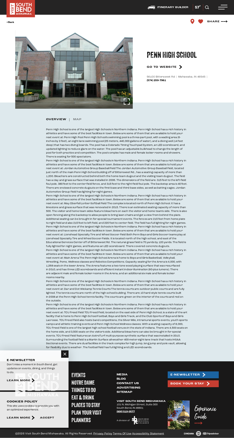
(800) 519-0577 (126, 411)
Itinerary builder (172, 7)
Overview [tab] (56, 119)
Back (11, 22)
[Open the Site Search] (207, 7)
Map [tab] (77, 119)
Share (213, 21)
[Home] (21, 8)
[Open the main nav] (222, 7)
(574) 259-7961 (156, 80)
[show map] (192, 21)
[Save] (201, 21)
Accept (47, 417)
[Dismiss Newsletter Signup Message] (65, 354)
